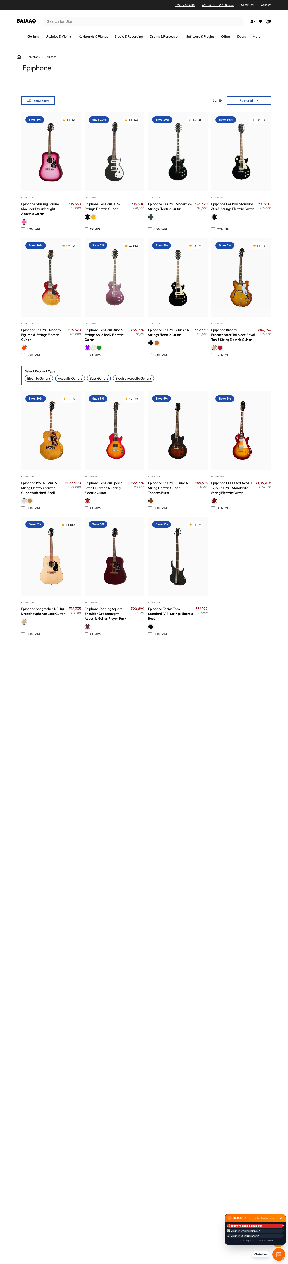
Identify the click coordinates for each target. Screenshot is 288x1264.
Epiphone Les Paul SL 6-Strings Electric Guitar (102, 206)
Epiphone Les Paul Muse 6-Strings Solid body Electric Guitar (104, 335)
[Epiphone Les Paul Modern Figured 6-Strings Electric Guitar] (51, 277)
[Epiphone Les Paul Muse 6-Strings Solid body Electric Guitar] (114, 277)
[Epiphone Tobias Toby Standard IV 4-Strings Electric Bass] (178, 556)
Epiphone (27, 198)
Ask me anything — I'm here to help (255, 1240)
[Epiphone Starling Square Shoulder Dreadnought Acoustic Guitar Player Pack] (114, 556)
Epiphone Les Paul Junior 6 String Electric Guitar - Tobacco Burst (168, 488)
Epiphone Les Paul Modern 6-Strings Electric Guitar (170, 206)
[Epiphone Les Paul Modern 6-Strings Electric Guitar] (178, 151)
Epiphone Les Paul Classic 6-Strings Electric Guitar (169, 332)
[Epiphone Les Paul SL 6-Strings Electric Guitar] (114, 151)
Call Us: (218, 5)
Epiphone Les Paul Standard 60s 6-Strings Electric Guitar (232, 206)
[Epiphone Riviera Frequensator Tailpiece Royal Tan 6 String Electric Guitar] (241, 277)
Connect (266, 5)
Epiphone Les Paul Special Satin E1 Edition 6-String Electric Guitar (104, 488)
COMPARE (34, 229)
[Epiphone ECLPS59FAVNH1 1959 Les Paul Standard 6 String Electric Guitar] (241, 430)
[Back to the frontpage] (19, 57)
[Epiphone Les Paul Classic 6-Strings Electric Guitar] (178, 277)
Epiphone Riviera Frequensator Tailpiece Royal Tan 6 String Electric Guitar (233, 335)
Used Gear (247, 5)
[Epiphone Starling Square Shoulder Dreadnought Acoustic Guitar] (51, 151)
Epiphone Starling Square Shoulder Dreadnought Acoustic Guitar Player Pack (105, 614)
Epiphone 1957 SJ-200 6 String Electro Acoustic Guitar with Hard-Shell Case (39, 488)
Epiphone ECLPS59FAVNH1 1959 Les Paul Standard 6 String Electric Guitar (231, 488)
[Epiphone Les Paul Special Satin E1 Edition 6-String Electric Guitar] (114, 430)
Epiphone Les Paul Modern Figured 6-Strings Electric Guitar (41, 335)
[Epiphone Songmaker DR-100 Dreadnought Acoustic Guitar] (51, 556)
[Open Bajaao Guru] (278, 1254)
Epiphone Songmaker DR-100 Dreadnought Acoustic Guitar (43, 611)
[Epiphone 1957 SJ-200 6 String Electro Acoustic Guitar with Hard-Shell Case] (51, 430)
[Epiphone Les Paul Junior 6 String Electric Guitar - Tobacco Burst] (178, 430)
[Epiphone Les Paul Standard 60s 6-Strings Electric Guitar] (241, 151)
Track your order (185, 5)
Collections (33, 57)
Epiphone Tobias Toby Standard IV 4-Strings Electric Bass (170, 614)
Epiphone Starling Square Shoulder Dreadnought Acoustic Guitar (40, 209)
